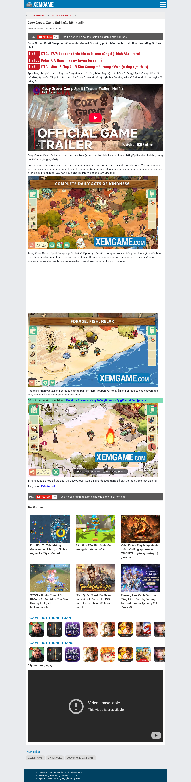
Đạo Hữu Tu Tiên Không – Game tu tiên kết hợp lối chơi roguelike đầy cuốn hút (49, 549)
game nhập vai (35, 758)
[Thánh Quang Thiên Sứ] (90, 629)
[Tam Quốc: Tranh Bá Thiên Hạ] (36, 629)
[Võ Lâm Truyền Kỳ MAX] (161, 629)
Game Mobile (61, 15)
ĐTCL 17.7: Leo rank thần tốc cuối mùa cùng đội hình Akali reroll (91, 54)
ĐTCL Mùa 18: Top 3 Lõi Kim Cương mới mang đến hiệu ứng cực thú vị (94, 67)
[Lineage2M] (54, 629)
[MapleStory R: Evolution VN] (107, 654)
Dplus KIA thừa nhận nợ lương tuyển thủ (71, 60)
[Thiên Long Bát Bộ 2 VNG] (143, 629)
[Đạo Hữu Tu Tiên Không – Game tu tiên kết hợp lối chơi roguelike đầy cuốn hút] (50, 528)
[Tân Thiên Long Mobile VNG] (125, 629)
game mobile (55, 758)
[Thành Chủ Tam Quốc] (143, 654)
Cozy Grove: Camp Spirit (81, 758)
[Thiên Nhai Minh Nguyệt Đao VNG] (107, 629)
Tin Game (37, 15)
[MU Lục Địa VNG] (72, 629)
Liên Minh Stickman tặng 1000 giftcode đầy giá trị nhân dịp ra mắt (106, 400)
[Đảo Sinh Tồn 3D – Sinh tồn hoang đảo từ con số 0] (95, 528)
